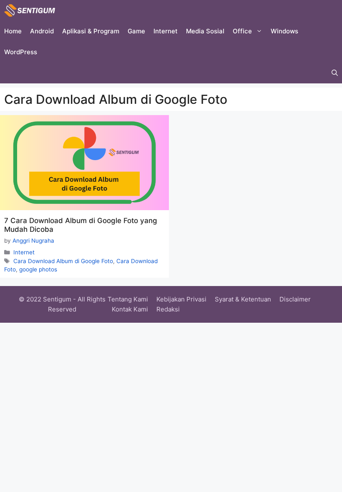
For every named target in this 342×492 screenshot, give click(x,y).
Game (136, 31)
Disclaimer (295, 299)
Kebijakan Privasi (181, 299)
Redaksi (168, 309)
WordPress (20, 52)
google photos (38, 269)
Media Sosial (205, 31)
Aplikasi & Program (90, 31)
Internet (165, 31)
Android (42, 31)
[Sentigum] (29, 10)
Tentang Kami (128, 299)
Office (242, 31)
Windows (284, 31)
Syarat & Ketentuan (243, 299)
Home (13, 31)
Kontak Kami (130, 309)
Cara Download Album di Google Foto (63, 261)
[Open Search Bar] (334, 73)
